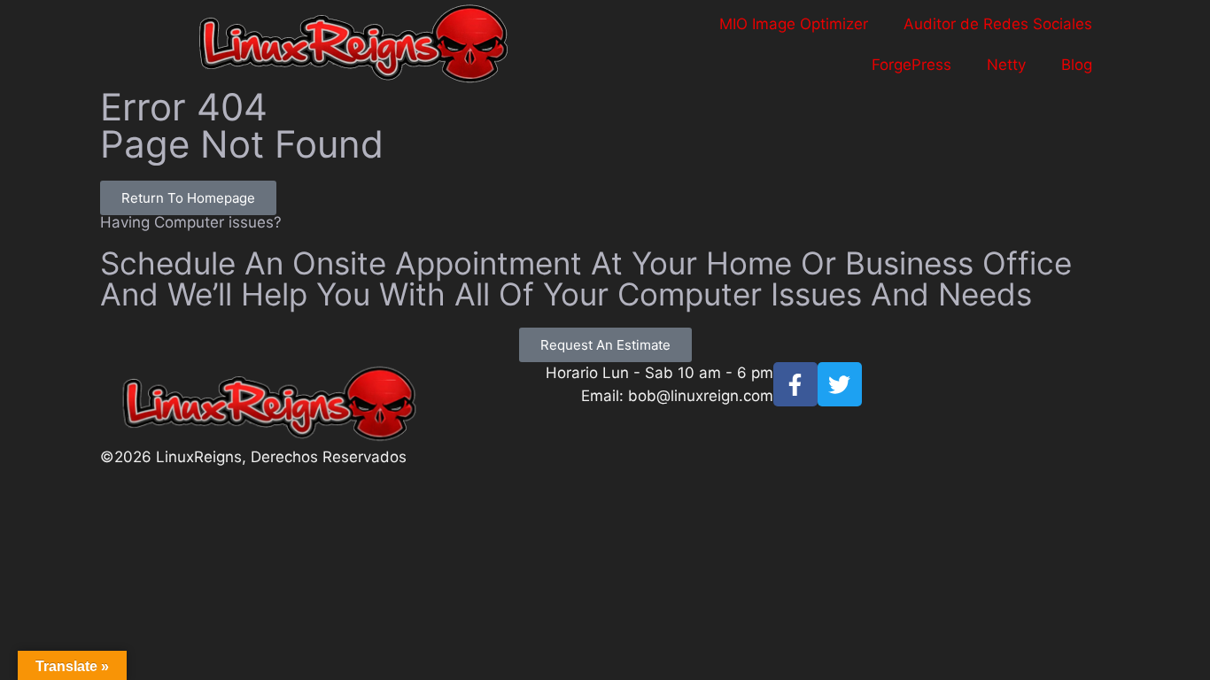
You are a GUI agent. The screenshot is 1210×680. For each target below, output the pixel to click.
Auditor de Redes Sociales (998, 24)
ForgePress (911, 64)
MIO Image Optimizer (793, 24)
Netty (1006, 64)
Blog (1076, 64)
